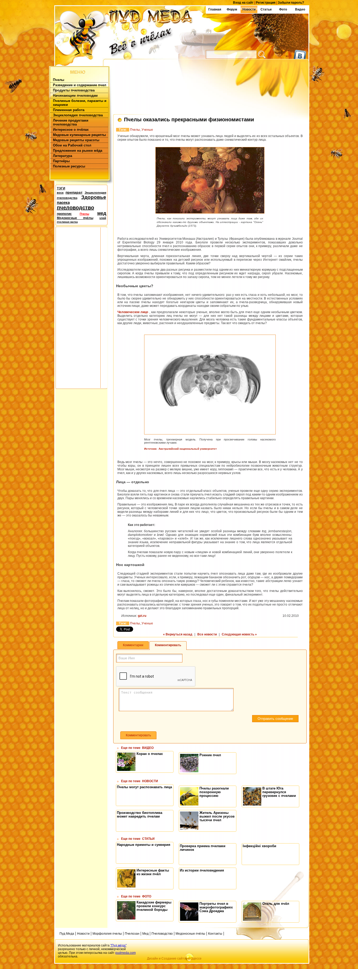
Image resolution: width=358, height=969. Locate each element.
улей (102, 218)
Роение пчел (210, 755)
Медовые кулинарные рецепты (79, 135)
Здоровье (93, 197)
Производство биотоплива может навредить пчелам (139, 814)
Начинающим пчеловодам (75, 95)
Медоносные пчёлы (75, 218)
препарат (74, 192)
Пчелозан (132, 933)
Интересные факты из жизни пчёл (153, 872)
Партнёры (61, 161)
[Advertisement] (78, 307)
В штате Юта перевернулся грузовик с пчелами (279, 792)
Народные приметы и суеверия (143, 845)
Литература (62, 156)
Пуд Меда (66, 933)
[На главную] (131, 31)
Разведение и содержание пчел (79, 85)
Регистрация (265, 2)
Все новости (207, 634)
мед (101, 213)
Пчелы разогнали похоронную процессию (214, 792)
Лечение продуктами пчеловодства (70, 122)
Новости (249, 9)
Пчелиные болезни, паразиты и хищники (79, 103)
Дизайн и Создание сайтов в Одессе (174, 958)
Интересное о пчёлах (71, 130)
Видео (300, 9)
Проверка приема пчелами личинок (202, 848)
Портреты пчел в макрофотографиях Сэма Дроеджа (216, 907)
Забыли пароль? (291, 2)
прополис (64, 214)
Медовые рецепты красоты (76, 140)
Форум (232, 9)
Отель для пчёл (275, 904)
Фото (283, 9)
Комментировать (168, 645)
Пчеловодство (162, 933)
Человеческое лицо (132, 312)
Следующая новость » (239, 634)
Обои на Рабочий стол (72, 145)
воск (60, 192)
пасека (63, 202)
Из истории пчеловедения (202, 870)
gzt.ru (142, 616)
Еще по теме (137, 748)
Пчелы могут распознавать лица (144, 787)
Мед (145, 933)
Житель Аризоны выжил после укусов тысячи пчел (217, 816)
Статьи (266, 9)
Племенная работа (68, 110)
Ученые (147, 130)
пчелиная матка (67, 221)
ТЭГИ (61, 188)
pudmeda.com (125, 953)
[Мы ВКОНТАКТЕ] (300, 53)
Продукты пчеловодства (74, 90)
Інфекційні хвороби (259, 846)
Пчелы (58, 80)
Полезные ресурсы (69, 166)
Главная (214, 9)
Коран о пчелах (150, 754)
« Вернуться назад (177, 634)
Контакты (215, 933)
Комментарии (133, 645)
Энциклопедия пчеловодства (78, 115)
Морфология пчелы (107, 933)
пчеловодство (75, 207)
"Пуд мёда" (118, 945)
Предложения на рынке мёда (77, 151)
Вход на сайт (243, 2)
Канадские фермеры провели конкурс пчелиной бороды (154, 906)
